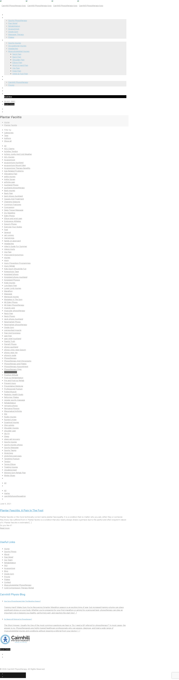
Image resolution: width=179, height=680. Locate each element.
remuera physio (11, 405)
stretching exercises (13, 456)
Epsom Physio (10, 224)
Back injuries (9, 190)
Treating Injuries (11, 467)
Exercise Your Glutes (13, 227)
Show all (8, 141)
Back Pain (8, 193)
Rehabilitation (10, 403)
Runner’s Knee (10, 419)
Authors (7, 138)
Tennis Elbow (10, 464)
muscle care (9, 308)
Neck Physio (9, 316)
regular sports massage (14, 400)
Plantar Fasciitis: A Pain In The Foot (21, 510)
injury (6, 260)
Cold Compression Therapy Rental (19, 588)
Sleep (6, 436)
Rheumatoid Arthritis (13, 411)
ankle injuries (9, 176)
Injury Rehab (9, 266)
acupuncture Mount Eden (15, 165)
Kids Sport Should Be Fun (15, 269)
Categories (8, 133)
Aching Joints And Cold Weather (18, 154)
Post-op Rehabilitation (13, 378)
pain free (8, 336)
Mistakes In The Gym (13, 299)
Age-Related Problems (14, 171)
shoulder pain (10, 431)
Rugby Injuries (10, 417)
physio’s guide (10, 355)
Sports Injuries (10, 442)
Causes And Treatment (14, 199)
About (6, 554)
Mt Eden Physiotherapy (14, 305)
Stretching (8, 453)
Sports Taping (10, 450)
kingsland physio (11, 274)
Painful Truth (9, 341)
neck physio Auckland (13, 319)
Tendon (7, 461)
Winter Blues (9, 475)
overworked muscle (12, 330)
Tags (6, 135)
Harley (7, 493)
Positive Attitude (11, 375)
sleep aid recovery (12, 439)
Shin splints (9, 425)
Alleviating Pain (10, 174)
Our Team (8, 560)
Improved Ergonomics (13, 255)
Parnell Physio (10, 344)
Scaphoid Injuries (11, 422)
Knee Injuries (9, 283)
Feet (6, 229)
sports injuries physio (13, 445)
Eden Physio (9, 215)
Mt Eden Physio (11, 302)
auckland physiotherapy (14, 188)
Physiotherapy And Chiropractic (17, 361)
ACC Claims (9, 148)
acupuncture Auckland (13, 162)
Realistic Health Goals (13, 394)
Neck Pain (8, 313)
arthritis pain (9, 182)
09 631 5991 (9, 101)
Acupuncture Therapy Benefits (17, 168)
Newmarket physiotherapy (15, 324)
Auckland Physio (11, 185)
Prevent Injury (10, 383)
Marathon (8, 291)
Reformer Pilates (11, 397)
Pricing (7, 576)
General (7, 232)
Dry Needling (9, 213)
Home (7, 122)
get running (9, 235)
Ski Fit (7, 433)
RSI (5, 414)
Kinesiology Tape (11, 271)
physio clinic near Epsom (15, 350)
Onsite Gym (9, 327)
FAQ (6, 565)
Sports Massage (11, 447)
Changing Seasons (12, 202)
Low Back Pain (10, 285)
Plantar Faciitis (10, 125)
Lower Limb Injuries (12, 288)
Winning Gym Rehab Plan (15, 473)
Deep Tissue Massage (13, 210)
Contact (7, 582)
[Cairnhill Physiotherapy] (51, 5)
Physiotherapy (10, 358)
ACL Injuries (9, 157)
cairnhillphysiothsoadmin (15, 496)
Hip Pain (7, 252)
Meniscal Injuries (11, 297)
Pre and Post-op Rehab (14, 380)
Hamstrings (9, 238)
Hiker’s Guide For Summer (15, 246)
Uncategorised (10, 470)
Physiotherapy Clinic (13, 369)
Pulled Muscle (10, 391)
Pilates (7, 579)
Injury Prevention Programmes (17, 263)
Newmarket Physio (12, 322)
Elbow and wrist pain (13, 218)
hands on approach (12, 241)
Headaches (9, 243)
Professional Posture (13, 389)
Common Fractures (12, 204)
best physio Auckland (13, 196)
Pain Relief (8, 557)
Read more (5, 528)
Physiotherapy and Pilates (15, 364)
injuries (7, 257)
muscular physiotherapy (14, 310)
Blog (6, 571)
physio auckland (11, 347)
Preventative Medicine (13, 386)
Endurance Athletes (12, 221)
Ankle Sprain (9, 179)
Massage (8, 294)
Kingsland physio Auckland (15, 277)
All (5, 146)
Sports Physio (10, 551)
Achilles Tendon (11, 151)
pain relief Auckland (12, 338)
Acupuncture (9, 160)
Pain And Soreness (12, 333)
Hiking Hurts (9, 249)
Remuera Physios (11, 408)
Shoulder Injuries (11, 428)
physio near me (11, 352)
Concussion (9, 207)
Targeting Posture (11, 459)
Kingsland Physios (12, 280)
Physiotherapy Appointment (16, 366)
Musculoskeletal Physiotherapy (17, 585)
